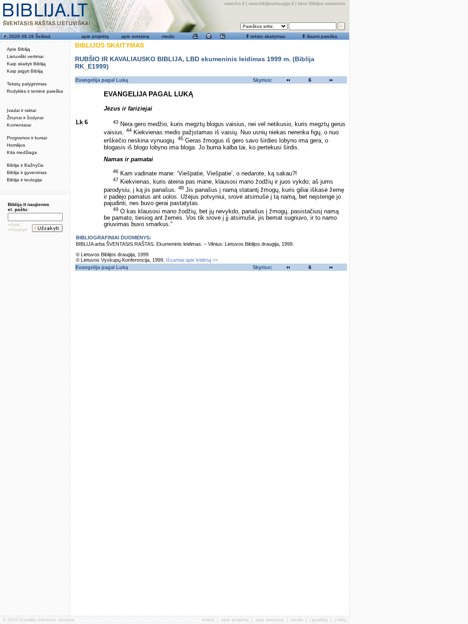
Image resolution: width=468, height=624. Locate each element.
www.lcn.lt (234, 3)
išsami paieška (322, 36)
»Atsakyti (17, 229)
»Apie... (16, 224)
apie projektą (95, 36)
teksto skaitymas (267, 36)
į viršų (340, 619)
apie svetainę (135, 36)
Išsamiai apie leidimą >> (192, 260)
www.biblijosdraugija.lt (271, 3)
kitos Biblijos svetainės (321, 3)
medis (168, 36)
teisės (208, 619)
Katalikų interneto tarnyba (47, 619)
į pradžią (319, 619)
